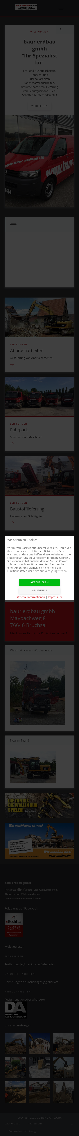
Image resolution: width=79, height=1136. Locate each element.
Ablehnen (39, 590)
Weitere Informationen (31, 597)
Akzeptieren (39, 582)
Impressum (55, 597)
